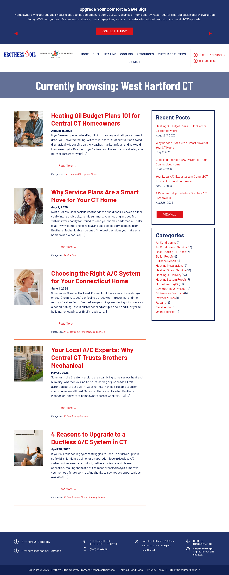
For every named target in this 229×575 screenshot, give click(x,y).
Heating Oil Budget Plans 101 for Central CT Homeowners (95, 119)
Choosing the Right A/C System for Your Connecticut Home (96, 277)
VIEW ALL (169, 214)
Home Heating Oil (72, 174)
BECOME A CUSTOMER (212, 55)
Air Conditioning (72, 331)
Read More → (67, 165)
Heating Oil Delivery (168, 275)
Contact (133, 61)
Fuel (96, 54)
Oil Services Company (170, 293)
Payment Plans (89, 174)
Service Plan (70, 255)
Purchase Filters (172, 54)
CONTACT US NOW (115, 31)
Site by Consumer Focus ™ (184, 569)
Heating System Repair (171, 279)
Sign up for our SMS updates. (203, 551)
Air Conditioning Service (93, 331)
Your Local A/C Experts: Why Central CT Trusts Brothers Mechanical (92, 357)
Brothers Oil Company (35, 541)
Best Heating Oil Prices (171, 251)
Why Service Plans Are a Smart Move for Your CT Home (95, 195)
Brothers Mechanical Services (41, 550)
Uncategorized (165, 311)
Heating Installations (169, 265)
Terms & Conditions (131, 569)
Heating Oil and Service (171, 270)
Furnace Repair (166, 261)
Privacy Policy (155, 569)
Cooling (126, 54)
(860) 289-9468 (207, 60)
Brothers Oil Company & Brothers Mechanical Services (83, 569)
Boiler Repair (164, 256)
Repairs (161, 302)
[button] (29, 21)
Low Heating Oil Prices (170, 288)
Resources (145, 54)
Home (85, 54)
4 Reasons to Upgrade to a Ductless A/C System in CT (89, 438)
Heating (110, 54)
